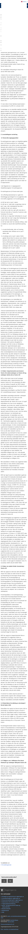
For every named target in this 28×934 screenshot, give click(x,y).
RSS (3, 912)
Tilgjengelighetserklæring (8, 903)
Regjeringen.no (10, 890)
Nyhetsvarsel (5, 910)
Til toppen (14, 872)
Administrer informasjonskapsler (10, 901)
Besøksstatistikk (6, 908)
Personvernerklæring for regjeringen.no (12, 900)
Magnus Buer (11, 921)
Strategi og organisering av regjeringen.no (13, 896)
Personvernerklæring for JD (7, 924)
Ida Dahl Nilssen (14, 920)
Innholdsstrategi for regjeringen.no (11, 898)
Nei (10, 881)
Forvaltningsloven (6, 864)
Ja (4, 881)
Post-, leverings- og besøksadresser (9, 929)
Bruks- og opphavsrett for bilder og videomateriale (11, 906)
